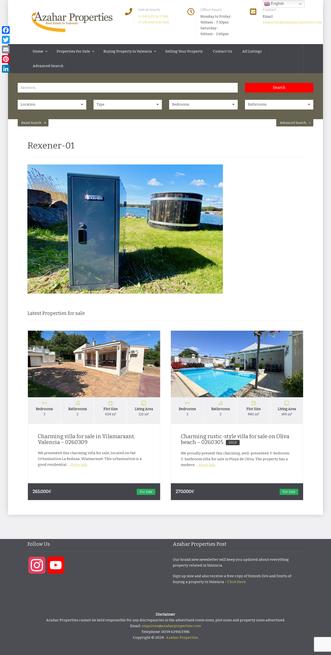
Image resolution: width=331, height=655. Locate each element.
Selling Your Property (184, 51)
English (277, 3)
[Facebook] (6, 30)
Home (38, 51)
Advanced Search (48, 66)
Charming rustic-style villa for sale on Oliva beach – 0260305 (235, 439)
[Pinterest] (6, 59)
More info (79, 464)
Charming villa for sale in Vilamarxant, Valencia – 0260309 (86, 439)
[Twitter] (6, 40)
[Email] (6, 49)
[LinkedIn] (6, 69)
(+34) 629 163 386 (153, 16)
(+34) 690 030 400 (153, 22)
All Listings (252, 51)
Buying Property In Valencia (128, 51)
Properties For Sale (74, 51)
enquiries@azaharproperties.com (292, 22)
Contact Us (222, 51)
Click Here (236, 582)
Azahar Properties (182, 637)
